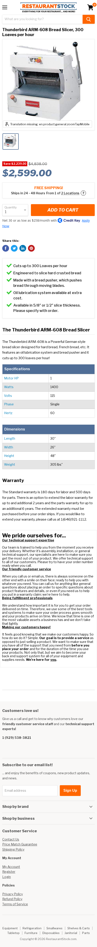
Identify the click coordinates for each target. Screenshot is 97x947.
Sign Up (70, 790)
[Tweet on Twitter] (14, 248)
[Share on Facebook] (5, 248)
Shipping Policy (13, 849)
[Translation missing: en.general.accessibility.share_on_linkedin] (22, 248)
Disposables (51, 933)
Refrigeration (32, 928)
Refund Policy (12, 899)
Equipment (10, 928)
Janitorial (71, 933)
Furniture (31, 933)
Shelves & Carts (78, 928)
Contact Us (10, 839)
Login (6, 877)
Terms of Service (15, 904)
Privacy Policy (12, 894)
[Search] (89, 19)
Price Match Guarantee (19, 844)
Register (8, 871)
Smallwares (54, 928)
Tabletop (13, 933)
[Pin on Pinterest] (31, 248)
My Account (11, 867)
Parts (86, 933)
